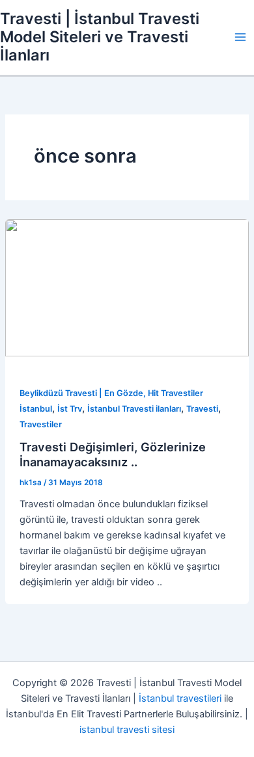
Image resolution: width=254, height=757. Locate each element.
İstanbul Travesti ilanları (134, 409)
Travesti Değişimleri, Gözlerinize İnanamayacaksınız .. (113, 455)
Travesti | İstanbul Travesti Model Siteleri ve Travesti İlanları (99, 37)
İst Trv (69, 409)
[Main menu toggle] (240, 37)
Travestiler (41, 424)
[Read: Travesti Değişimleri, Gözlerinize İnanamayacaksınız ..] (127, 287)
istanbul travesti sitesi (127, 730)
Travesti (202, 409)
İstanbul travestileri (180, 698)
